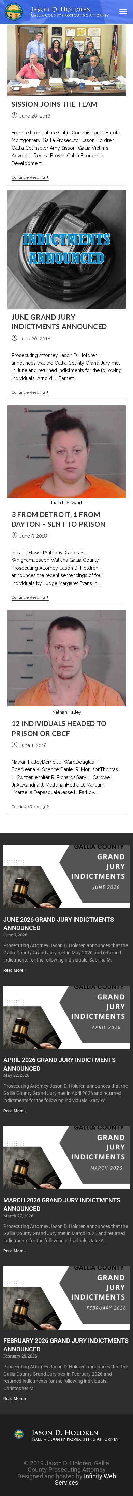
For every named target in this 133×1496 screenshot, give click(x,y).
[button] (123, 11)
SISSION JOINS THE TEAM (55, 104)
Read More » (14, 970)
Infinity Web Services (85, 1479)
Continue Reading (30, 177)
